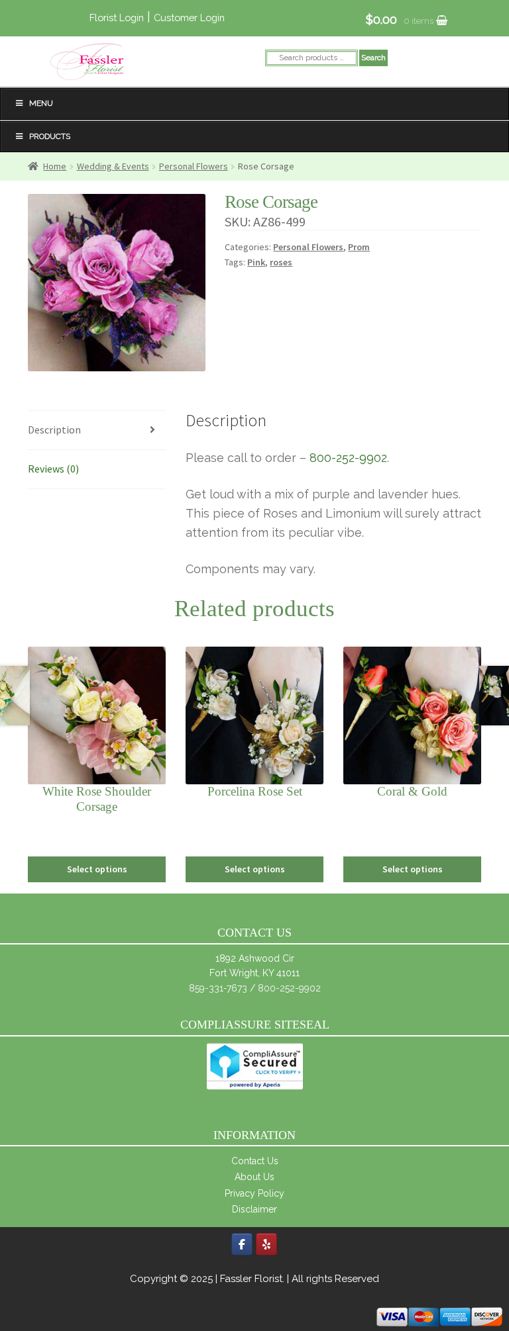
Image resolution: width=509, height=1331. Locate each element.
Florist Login (116, 17)
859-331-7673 (218, 988)
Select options (97, 869)
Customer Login (189, 17)
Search (373, 57)
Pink (256, 262)
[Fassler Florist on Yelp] (266, 1244)
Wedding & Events (113, 166)
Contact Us (254, 1161)
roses (281, 262)
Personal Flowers (193, 166)
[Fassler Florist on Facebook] (242, 1244)
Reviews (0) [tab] (53, 468)
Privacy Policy (254, 1193)
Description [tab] (54, 429)
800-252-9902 (348, 458)
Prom (359, 247)
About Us (254, 1176)
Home (54, 166)
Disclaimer (254, 1209)
